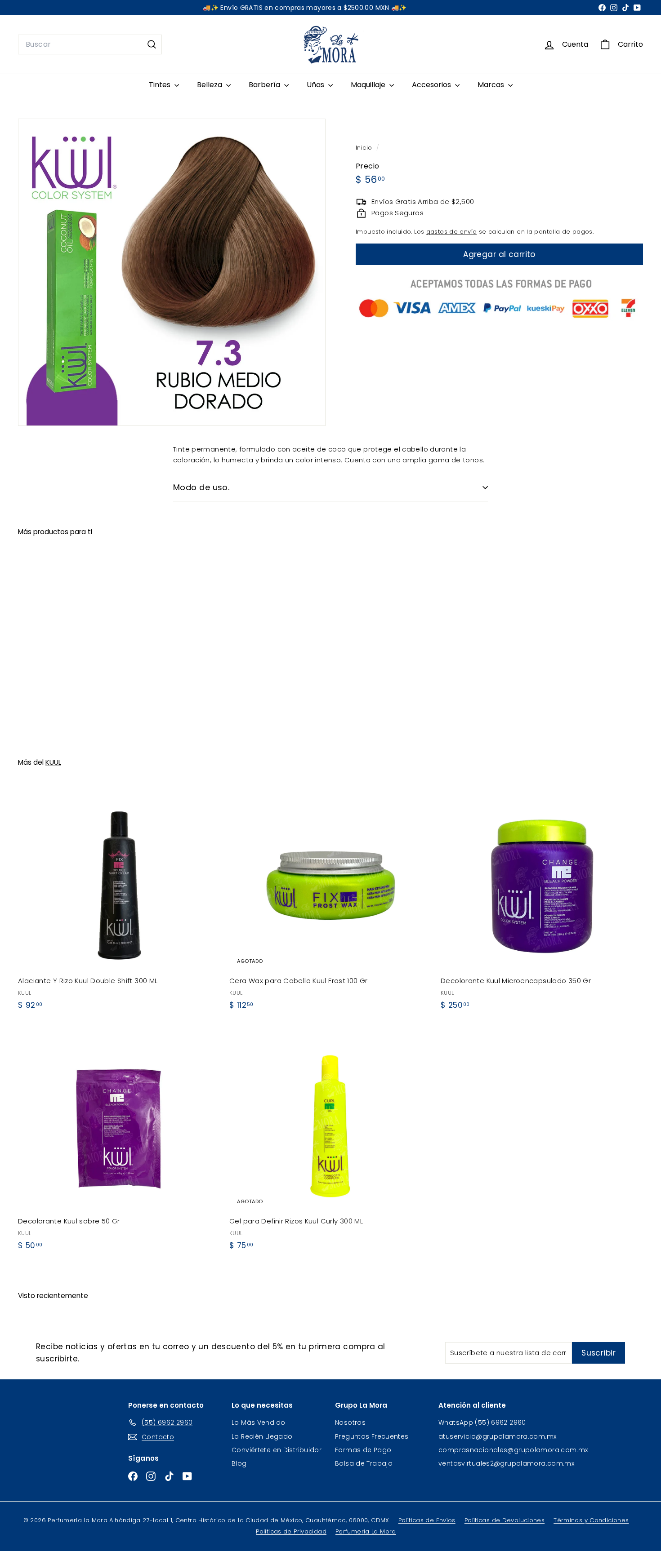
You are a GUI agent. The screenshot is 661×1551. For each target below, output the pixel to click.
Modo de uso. (201, 487)
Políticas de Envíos (427, 1520)
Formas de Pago (363, 1449)
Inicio (365, 147)
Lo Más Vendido (258, 1422)
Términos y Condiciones (591, 1520)
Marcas (492, 85)
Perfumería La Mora (365, 1531)
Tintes (160, 85)
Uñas (316, 85)
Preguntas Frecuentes (372, 1436)
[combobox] (90, 44)
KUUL (53, 762)
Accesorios (432, 85)
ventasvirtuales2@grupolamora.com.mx (506, 1463)
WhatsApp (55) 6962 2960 (482, 1422)
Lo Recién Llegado (262, 1436)
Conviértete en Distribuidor (277, 1449)
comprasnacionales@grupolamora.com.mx (513, 1449)
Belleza (210, 85)
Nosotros (350, 1422)
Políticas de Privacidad (291, 1531)
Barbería (265, 85)
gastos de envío (451, 232)
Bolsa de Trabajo (364, 1463)
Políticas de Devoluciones (504, 1520)
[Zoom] (171, 272)
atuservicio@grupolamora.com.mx (497, 1436)
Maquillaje (369, 85)
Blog (239, 1463)
